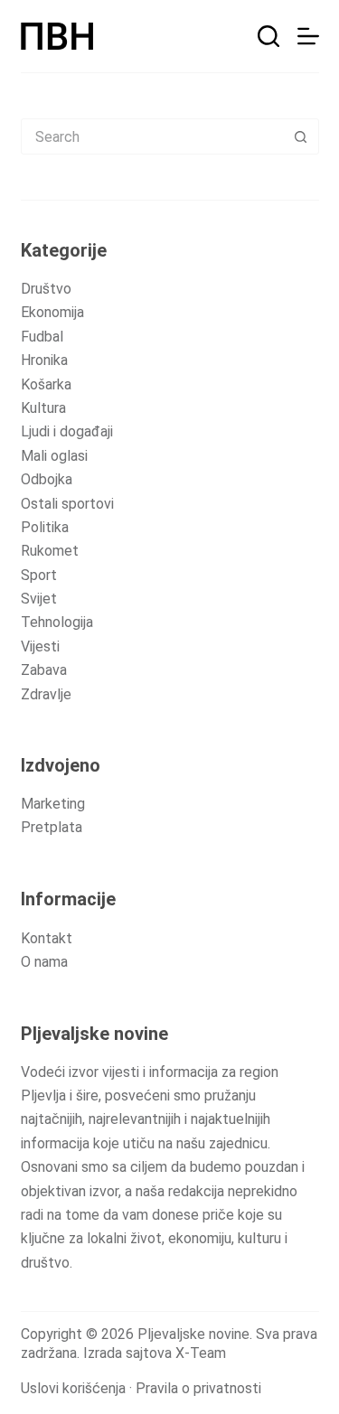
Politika (45, 527)
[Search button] (301, 136)
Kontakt (46, 938)
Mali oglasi (54, 455)
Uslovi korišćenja (73, 1388)
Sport (39, 575)
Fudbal (42, 336)
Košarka (46, 384)
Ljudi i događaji (67, 431)
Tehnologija (57, 622)
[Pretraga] (268, 36)
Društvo (46, 288)
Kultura (43, 408)
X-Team (200, 1353)
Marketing (53, 803)
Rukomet (50, 550)
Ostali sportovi (67, 503)
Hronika (44, 360)
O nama (44, 961)
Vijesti (40, 646)
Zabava (44, 670)
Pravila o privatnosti (198, 1388)
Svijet (39, 598)
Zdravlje (46, 694)
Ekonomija (52, 312)
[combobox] (153, 136)
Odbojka (46, 479)
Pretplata (51, 827)
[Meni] (308, 36)
